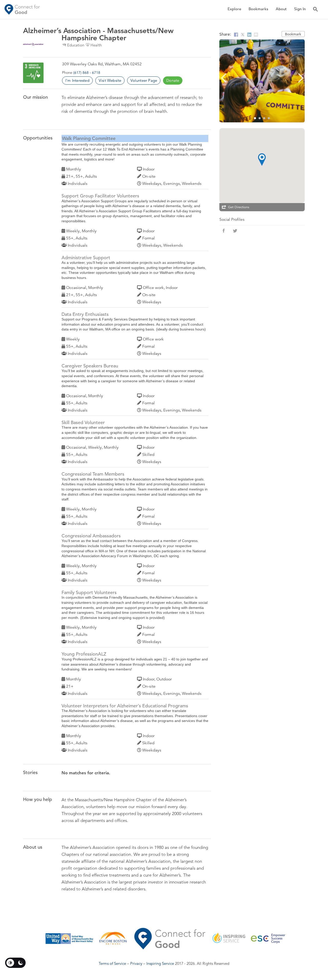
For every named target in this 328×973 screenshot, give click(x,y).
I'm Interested (77, 80)
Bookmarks (258, 8)
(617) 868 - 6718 (86, 72)
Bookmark (293, 34)
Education (75, 45)
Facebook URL (223, 230)
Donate (172, 80)
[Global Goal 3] (33, 73)
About (281, 8)
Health (96, 45)
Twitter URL (235, 230)
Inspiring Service (160, 963)
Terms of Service (112, 963)
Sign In (300, 8)
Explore (234, 8)
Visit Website (110, 80)
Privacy (136, 963)
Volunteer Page (143, 80)
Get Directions (238, 207)
